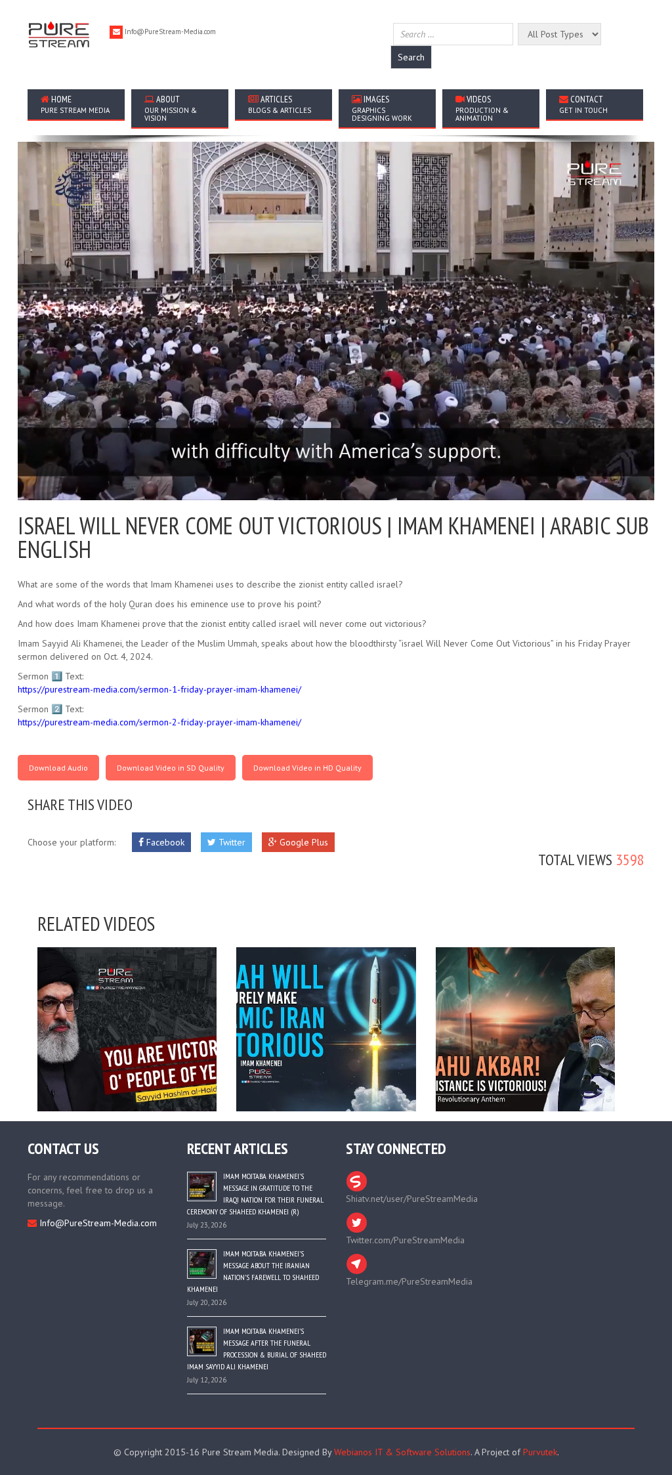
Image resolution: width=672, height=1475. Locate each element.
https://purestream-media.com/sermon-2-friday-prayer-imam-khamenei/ (159, 722)
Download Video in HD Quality (307, 768)
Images (382, 108)
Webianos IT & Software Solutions (402, 1452)
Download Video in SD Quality (170, 768)
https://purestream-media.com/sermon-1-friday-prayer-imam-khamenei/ (159, 689)
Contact (583, 104)
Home (75, 104)
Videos (482, 108)
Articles (279, 104)
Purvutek (540, 1452)
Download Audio (58, 768)
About (170, 108)
